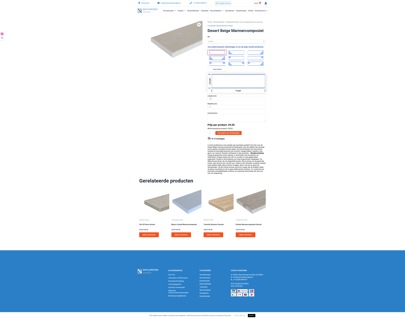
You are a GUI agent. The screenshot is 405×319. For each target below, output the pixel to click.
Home (210, 22)
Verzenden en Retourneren (178, 278)
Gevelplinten (229, 11)
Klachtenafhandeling (176, 281)
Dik (209, 37)
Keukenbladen (241, 11)
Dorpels (180, 11)
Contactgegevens (174, 284)
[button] (199, 24)
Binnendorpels (218, 22)
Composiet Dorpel (232, 22)
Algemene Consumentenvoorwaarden (178, 292)
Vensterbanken (168, 11)
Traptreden (205, 11)
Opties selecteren (149, 235)
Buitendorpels (205, 281)
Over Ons (171, 275)
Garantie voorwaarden (176, 287)
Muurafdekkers (215, 11)
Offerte (250, 11)
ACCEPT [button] (251, 315)
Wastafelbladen (193, 11)
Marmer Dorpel (227, 26)
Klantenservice (260, 11)
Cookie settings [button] (239, 315)
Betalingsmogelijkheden (177, 296)
